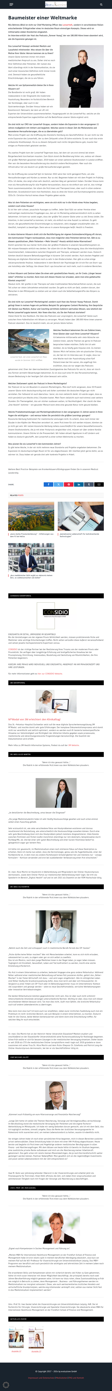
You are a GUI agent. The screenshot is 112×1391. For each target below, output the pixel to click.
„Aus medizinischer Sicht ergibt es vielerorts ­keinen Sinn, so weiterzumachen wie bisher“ (31, 576)
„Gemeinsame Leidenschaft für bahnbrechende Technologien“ (79, 535)
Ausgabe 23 (36, 1351)
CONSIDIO (12, 649)
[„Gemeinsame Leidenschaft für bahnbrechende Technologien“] (81, 516)
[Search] (101, 4)
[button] (6, 1385)
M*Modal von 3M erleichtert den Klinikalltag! (34, 719)
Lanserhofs (68, 25)
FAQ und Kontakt (76, 1378)
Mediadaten (61, 1378)
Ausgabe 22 (16, 1351)
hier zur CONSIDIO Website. (50, 674)
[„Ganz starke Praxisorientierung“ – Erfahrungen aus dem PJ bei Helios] (31, 516)
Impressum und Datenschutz (41, 1378)
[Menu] (11, 4)
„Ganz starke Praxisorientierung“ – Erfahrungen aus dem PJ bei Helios (31, 535)
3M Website (73, 745)
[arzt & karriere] (56, 4)
